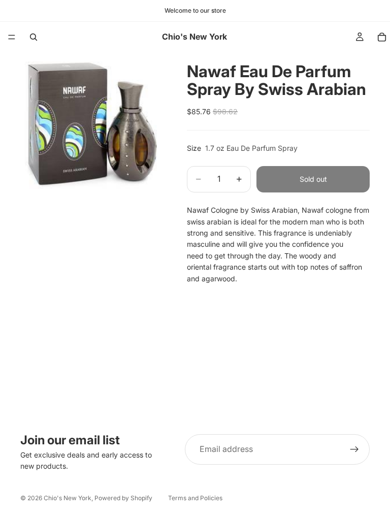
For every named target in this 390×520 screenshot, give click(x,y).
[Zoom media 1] (91, 123)
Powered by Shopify (123, 498)
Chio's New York (67, 498)
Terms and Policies (195, 498)
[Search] (33, 37)
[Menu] (11, 37)
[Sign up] (354, 449)
